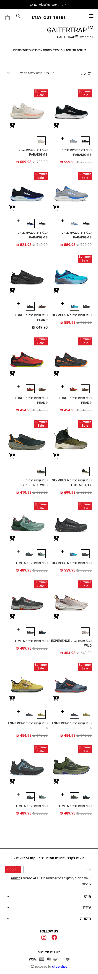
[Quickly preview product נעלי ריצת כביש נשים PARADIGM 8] (12, 125)
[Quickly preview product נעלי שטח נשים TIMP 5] (12, 538)
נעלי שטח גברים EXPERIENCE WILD (34, 483)
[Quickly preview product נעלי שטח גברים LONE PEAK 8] (56, 699)
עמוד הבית (86, 37)
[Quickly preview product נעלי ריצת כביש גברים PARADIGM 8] (56, 125)
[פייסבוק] (54, 937)
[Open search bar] (18, 16)
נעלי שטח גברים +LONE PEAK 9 (31, 317)
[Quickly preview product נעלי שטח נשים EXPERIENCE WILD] (56, 616)
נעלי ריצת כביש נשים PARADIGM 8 (33, 152)
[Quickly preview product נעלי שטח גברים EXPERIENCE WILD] (12, 456)
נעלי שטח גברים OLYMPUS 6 (72, 315)
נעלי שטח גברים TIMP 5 (31, 641)
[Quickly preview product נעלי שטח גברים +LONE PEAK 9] (12, 291)
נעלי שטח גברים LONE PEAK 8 (72, 726)
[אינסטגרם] (44, 937)
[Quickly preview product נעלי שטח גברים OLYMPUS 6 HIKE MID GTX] (56, 456)
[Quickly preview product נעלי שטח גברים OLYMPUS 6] (56, 291)
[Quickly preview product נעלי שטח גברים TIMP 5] (12, 616)
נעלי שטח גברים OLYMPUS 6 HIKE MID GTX (72, 483)
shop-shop (59, 966)
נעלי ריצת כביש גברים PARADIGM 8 (77, 152)
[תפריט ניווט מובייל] (91, 15)
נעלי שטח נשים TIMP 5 (31, 563)
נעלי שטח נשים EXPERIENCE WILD (71, 643)
